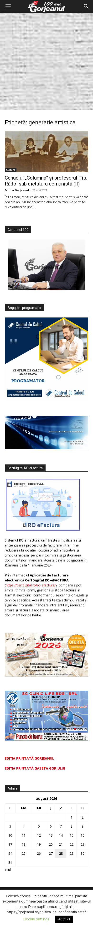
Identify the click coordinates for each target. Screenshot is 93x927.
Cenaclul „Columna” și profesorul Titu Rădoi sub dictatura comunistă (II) (46, 181)
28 (61, 853)
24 (10, 853)
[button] (8, 6)
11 (24, 835)
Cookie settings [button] (36, 919)
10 (10, 835)
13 (51, 835)
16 (82, 835)
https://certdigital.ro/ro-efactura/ (31, 585)
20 (51, 844)
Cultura (10, 169)
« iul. (8, 869)
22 (71, 844)
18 (24, 844)
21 (61, 844)
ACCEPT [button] (64, 919)
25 (24, 853)
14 (61, 835)
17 (10, 844)
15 (71, 835)
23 (82, 844)
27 (51, 853)
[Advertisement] (46, 61)
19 (39, 844)
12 (39, 835)
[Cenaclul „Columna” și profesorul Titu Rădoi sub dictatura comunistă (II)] (46, 151)
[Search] (86, 6)
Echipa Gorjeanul (17, 190)
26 (39, 853)
